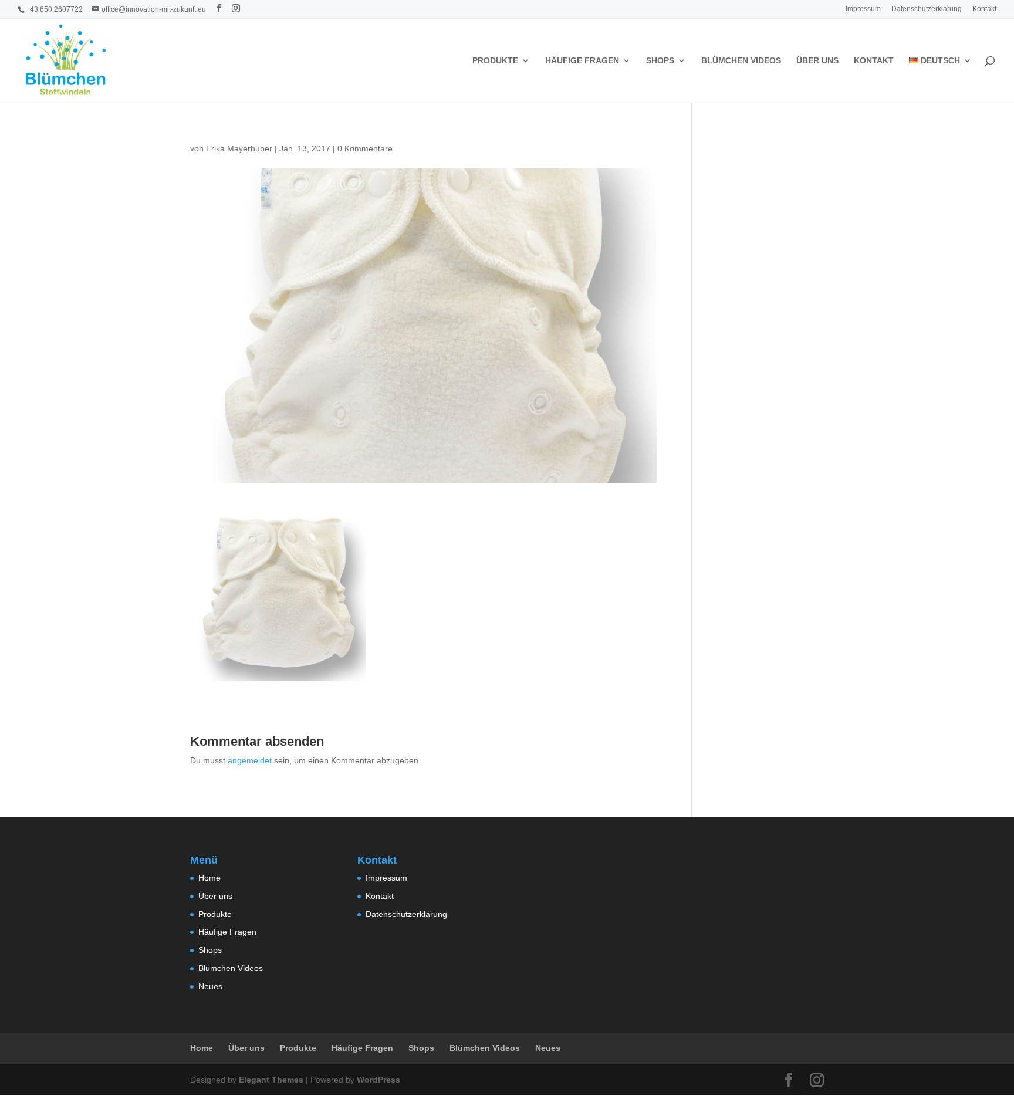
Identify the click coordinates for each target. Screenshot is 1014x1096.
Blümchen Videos (741, 60)
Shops (660, 60)
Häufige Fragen (582, 60)
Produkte (495, 60)
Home (209, 877)
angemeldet (250, 760)
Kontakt (984, 9)
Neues (210, 986)
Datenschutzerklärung (926, 9)
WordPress (378, 1079)
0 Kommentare (365, 148)
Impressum (863, 9)
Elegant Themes (271, 1079)
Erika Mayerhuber (239, 148)
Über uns (817, 60)
